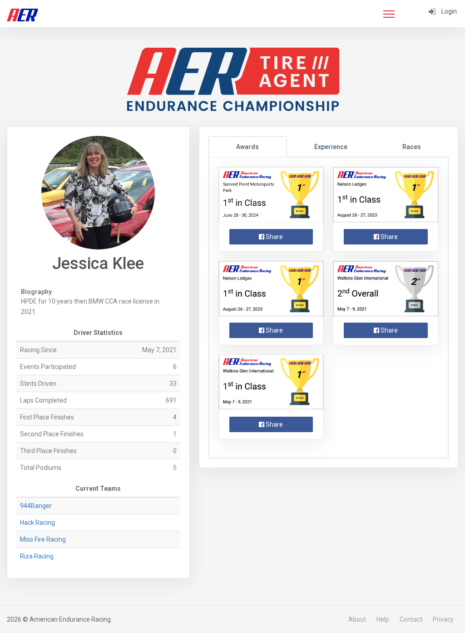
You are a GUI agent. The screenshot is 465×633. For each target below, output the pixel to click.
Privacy (443, 619)
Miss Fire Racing (43, 539)
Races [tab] (411, 146)
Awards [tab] (247, 146)
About (357, 619)
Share (273, 236)
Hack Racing (37, 522)
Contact (411, 619)
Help (382, 619)
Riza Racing (37, 556)
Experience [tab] (330, 146)
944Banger (36, 505)
